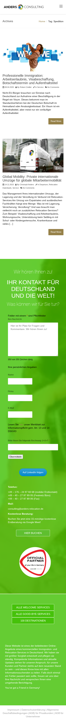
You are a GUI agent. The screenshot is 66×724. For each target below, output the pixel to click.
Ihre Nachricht (15, 319)
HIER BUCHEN (33, 533)
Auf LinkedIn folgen (33, 472)
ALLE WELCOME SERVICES (33, 607)
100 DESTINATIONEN (33, 620)
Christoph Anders (27, 185)
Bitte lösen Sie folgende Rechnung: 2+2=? (28, 440)
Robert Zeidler (26, 87)
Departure (44, 185)
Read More (56, 121)
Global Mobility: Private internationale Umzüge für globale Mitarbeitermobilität (32, 178)
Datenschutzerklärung (33, 709)
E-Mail (11, 408)
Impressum (13, 709)
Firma (11, 391)
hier (21, 424)
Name (11, 375)
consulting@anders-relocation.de (25, 508)
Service (40, 87)
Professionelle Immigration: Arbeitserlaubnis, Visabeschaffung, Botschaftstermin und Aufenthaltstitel (30, 79)
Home (42, 21)
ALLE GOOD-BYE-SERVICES (33, 614)
